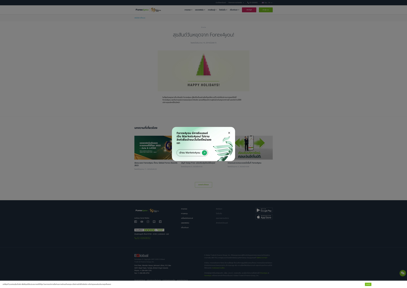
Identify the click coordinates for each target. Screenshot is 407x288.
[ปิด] (229, 133)
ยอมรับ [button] (368, 284)
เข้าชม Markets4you (189, 152)
